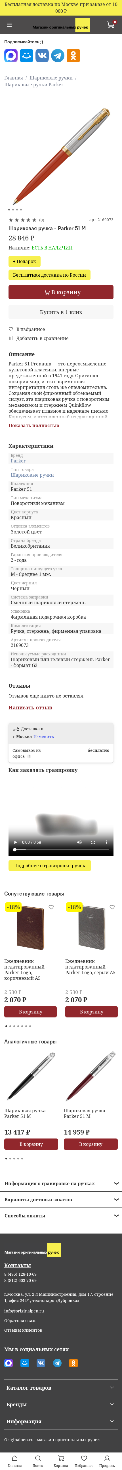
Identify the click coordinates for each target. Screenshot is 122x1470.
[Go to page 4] (18, 1026)
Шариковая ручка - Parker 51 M (26, 1113)
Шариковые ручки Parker (34, 84)
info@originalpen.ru (24, 1311)
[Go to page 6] (26, 1026)
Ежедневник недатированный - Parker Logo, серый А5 (90, 967)
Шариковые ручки (51, 78)
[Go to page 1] (6, 1026)
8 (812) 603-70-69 (20, 1280)
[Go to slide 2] (13, 209)
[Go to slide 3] (17, 209)
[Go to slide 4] (21, 209)
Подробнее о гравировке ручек (50, 865)
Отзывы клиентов (23, 1330)
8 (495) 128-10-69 (20, 1274)
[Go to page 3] (14, 1026)
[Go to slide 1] (9, 209)
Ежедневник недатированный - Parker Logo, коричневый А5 (25, 969)
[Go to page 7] (30, 1026)
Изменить (43, 736)
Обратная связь (20, 1320)
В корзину (30, 1012)
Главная (13, 78)
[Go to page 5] (22, 1026)
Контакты (17, 1265)
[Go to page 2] (10, 1026)
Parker (18, 461)
